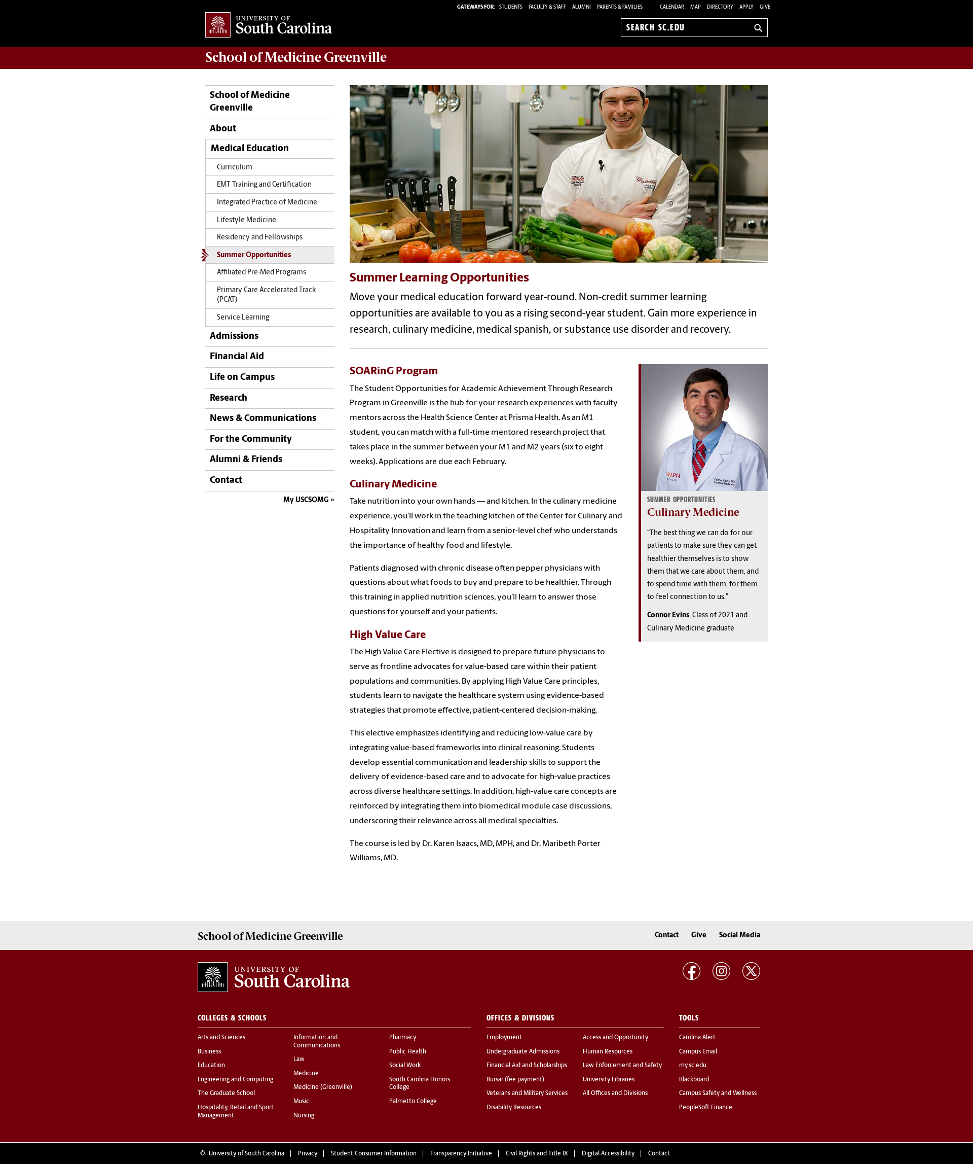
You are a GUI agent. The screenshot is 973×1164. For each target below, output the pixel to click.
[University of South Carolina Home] (268, 25)
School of (296, 57)
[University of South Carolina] (274, 977)
